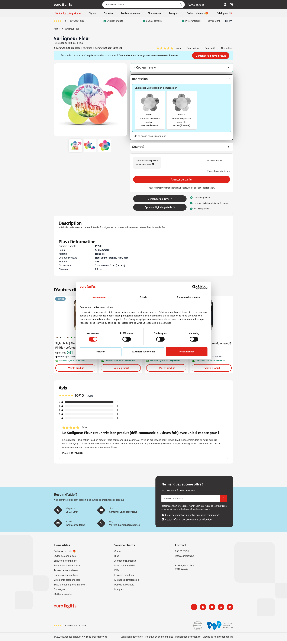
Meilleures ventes (63, 594)
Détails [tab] (143, 297)
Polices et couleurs (124, 584)
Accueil (57, 29)
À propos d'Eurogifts (125, 560)
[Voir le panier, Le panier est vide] (231, 4)
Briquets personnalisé (65, 560)
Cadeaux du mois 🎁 (65, 551)
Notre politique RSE (124, 565)
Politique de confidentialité (159, 636)
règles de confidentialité (216, 506)
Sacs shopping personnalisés (69, 584)
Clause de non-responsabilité (218, 636)
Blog (116, 556)
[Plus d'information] (120, 48)
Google (194, 509)
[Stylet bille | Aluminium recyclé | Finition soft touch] (75, 315)
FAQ (116, 570)
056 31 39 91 (197, 4)
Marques (119, 589)
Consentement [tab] (98, 297)
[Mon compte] (225, 4)
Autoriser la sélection (143, 351)
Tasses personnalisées (66, 570)
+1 (75, 337)
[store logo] (98, 607)
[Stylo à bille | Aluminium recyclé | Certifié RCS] (211, 315)
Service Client (214, 21)
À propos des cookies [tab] (188, 297)
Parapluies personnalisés (67, 565)
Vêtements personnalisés (67, 579)
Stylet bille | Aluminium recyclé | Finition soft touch (75, 345)
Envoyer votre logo (124, 575)
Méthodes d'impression (126, 579)
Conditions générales (131, 636)
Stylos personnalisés (65, 556)
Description (193, 48)
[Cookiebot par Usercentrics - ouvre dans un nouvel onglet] (194, 287)
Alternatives (227, 48)
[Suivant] (124, 101)
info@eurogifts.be (184, 556)
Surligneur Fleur (72, 29)
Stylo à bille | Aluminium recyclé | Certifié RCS (211, 345)
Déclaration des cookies (187, 636)
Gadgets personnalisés (66, 575)
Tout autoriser (186, 351)
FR (228, 21)
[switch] (126, 339)
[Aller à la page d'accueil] (63, 4)
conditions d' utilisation (177, 509)
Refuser (100, 351)
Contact (118, 551)
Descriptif (210, 48)
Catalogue (59, 589)
